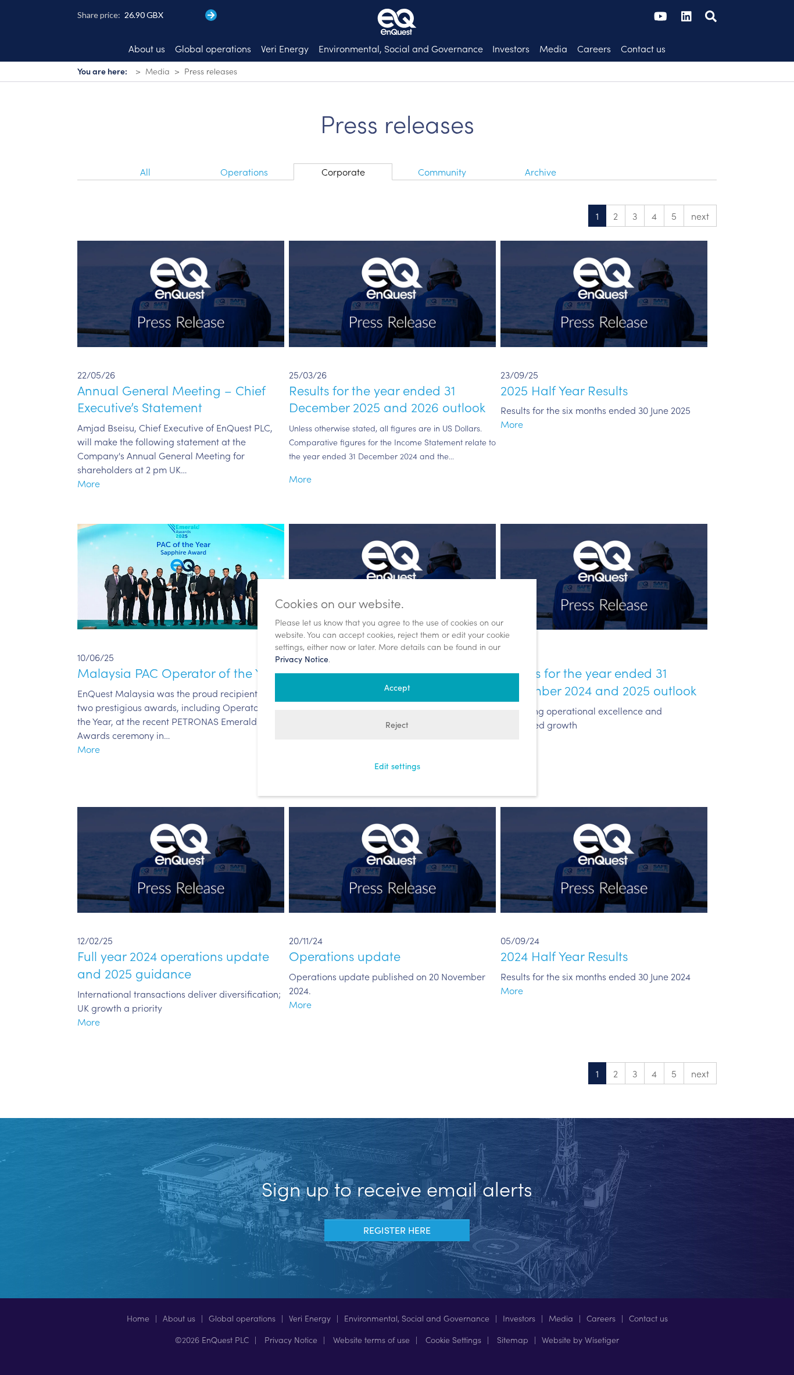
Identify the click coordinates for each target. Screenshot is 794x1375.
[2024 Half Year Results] (603, 858)
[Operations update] (392, 858)
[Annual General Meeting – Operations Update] (392, 575)
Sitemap (511, 1339)
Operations (244, 171)
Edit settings (397, 766)
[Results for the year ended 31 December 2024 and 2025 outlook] (603, 575)
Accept (397, 687)
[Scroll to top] (768, 1349)
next (700, 215)
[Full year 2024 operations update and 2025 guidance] (180, 858)
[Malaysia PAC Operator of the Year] (180, 575)
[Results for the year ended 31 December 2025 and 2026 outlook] (392, 291)
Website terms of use (370, 1339)
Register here (397, 1230)
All (145, 171)
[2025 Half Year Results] (603, 291)
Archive (540, 171)
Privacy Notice (289, 1339)
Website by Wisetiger (580, 1339)
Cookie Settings (452, 1339)
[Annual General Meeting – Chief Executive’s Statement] (180, 291)
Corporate (343, 171)
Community (442, 171)
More (88, 483)
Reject (397, 724)
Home (138, 1318)
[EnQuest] (397, 11)
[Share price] (211, 15)
